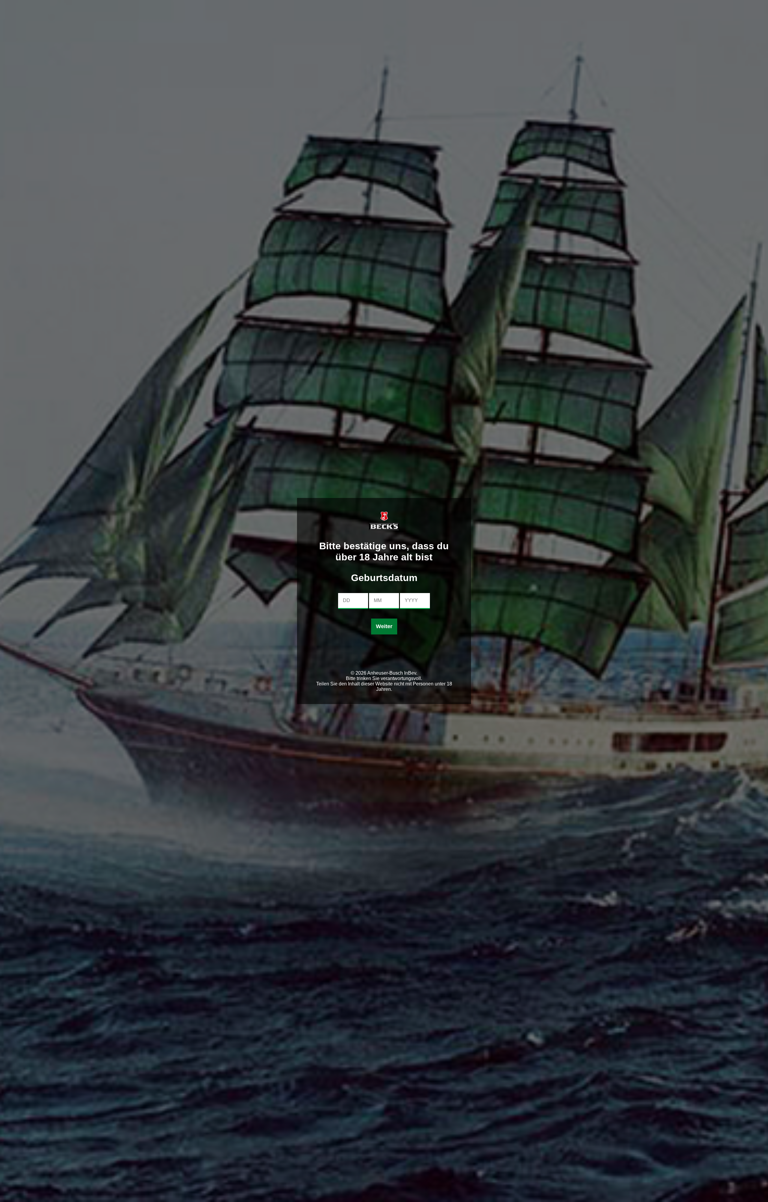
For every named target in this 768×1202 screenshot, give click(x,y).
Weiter (384, 626)
